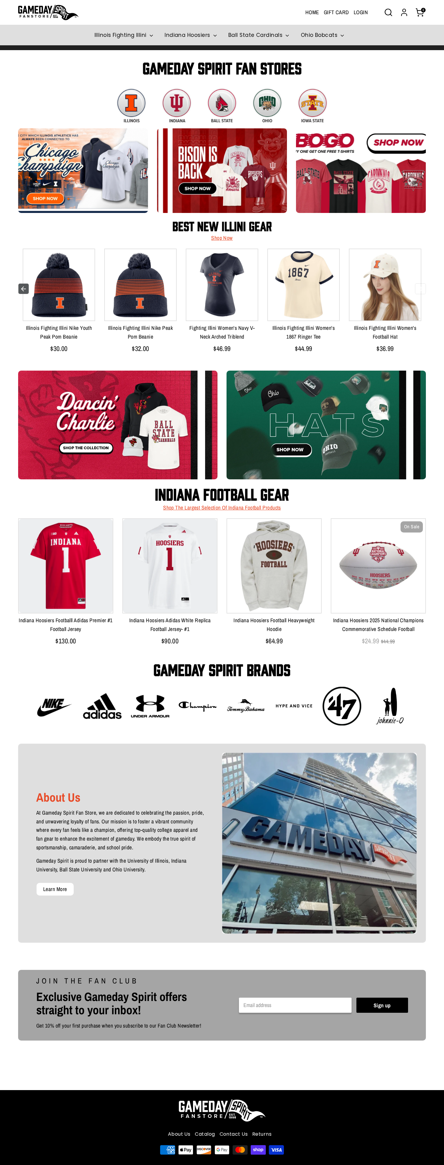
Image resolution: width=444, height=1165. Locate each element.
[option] (59, 302)
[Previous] (23, 289)
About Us (179, 1134)
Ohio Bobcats (320, 35)
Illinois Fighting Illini (121, 35)
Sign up (382, 1005)
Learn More (55, 889)
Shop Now (222, 238)
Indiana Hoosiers (188, 35)
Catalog (205, 1134)
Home (312, 12)
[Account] (404, 12)
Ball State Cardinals (256, 35)
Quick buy (59, 310)
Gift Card (336, 12)
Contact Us (234, 1134)
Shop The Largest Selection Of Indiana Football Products (222, 507)
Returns (262, 1134)
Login (361, 12)
